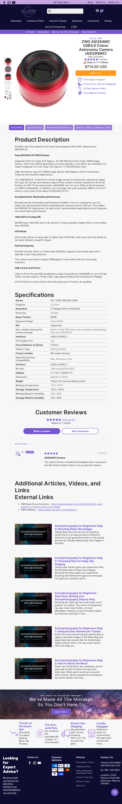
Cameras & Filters (35, 21)
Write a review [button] (41, 431)
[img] (51, 453)
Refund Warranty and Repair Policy (84, 771)
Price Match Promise (94, 93)
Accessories (93, 21)
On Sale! (30, 32)
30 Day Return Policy (94, 88)
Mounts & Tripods (58, 21)
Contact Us (113, 2)
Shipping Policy (83, 766)
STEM (74, 26)
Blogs (90, 2)
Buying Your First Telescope (65, 32)
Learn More (61, 711)
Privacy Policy (83, 781)
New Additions (89, 32)
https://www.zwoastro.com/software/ (57, 509)
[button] (91, 59)
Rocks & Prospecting (55, 26)
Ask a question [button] (80, 431)
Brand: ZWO (96, 38)
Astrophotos (43, 32)
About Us (100, 2)
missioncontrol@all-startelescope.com (111, 764)
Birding (108, 21)
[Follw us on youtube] (13, 2)
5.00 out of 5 (68, 419)
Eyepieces (77, 21)
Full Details (16, 127)
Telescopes (15, 21)
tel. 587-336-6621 (110, 770)
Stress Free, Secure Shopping (99, 84)
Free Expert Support (94, 79)
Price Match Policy (85, 762)
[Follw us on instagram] (9, 2)
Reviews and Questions (59, 127)
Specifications (34, 127)
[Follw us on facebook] (4, 2)
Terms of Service (84, 777)
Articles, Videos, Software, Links (93, 127)
